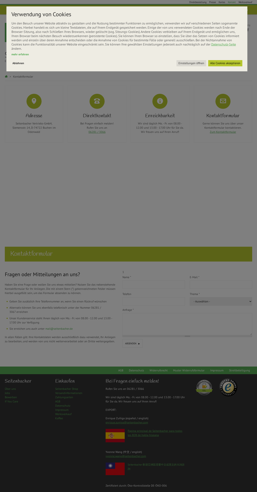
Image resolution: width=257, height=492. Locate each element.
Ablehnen (18, 63)
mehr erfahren (20, 54)
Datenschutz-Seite (223, 44)
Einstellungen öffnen (191, 63)
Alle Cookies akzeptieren (225, 63)
